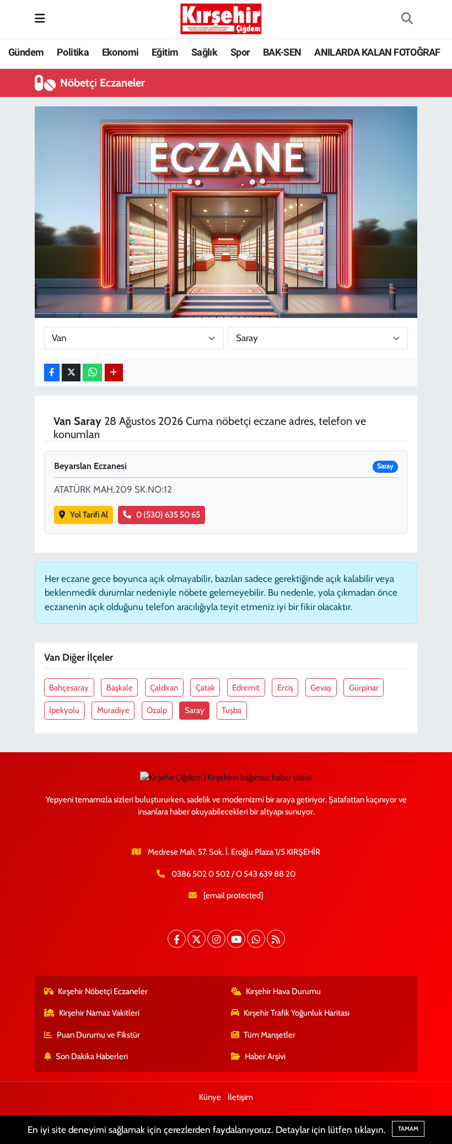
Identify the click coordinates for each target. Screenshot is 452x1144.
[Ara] (406, 19)
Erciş (285, 688)
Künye (210, 1097)
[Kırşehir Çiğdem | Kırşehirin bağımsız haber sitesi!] (221, 17)
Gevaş (320, 688)
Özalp (157, 710)
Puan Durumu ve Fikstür (98, 1035)
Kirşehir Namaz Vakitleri (99, 1013)
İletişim (240, 1097)
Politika (73, 52)
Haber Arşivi (265, 1056)
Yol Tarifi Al (89, 515)
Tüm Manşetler (269, 1035)
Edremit (246, 688)
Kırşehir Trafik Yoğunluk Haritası (296, 1013)
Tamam (408, 1128)
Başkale (119, 688)
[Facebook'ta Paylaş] (52, 373)
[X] (196, 939)
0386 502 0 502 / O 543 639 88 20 (233, 874)
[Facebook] (177, 939)
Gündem (26, 52)
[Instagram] (216, 939)
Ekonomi (120, 52)
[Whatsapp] (256, 939)
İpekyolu (64, 710)
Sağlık (204, 52)
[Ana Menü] (40, 18)
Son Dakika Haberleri (92, 1056)
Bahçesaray (69, 688)
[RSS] (276, 939)
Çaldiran (164, 688)
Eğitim (165, 52)
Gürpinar (364, 688)
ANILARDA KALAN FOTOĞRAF (377, 52)
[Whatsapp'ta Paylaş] (92, 373)
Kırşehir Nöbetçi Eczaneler (103, 991)
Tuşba (231, 710)
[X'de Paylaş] (71, 373)
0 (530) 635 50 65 (168, 515)
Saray (195, 710)
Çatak (205, 688)
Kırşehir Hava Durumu (283, 991)
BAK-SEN (282, 52)
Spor (240, 52)
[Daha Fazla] (114, 373)
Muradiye (113, 710)
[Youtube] (236, 939)
